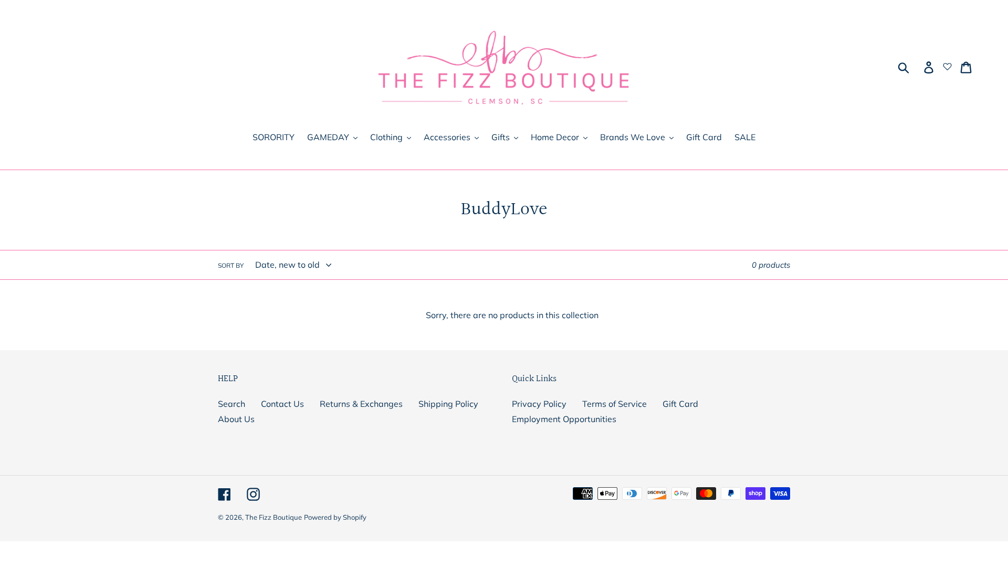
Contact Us (282, 403)
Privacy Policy (539, 403)
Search (231, 403)
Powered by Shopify (335, 517)
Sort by (231, 265)
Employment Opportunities (564, 419)
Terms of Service (614, 403)
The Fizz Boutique (273, 517)
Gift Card (680, 403)
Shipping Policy (448, 403)
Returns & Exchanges (361, 403)
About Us (236, 419)
